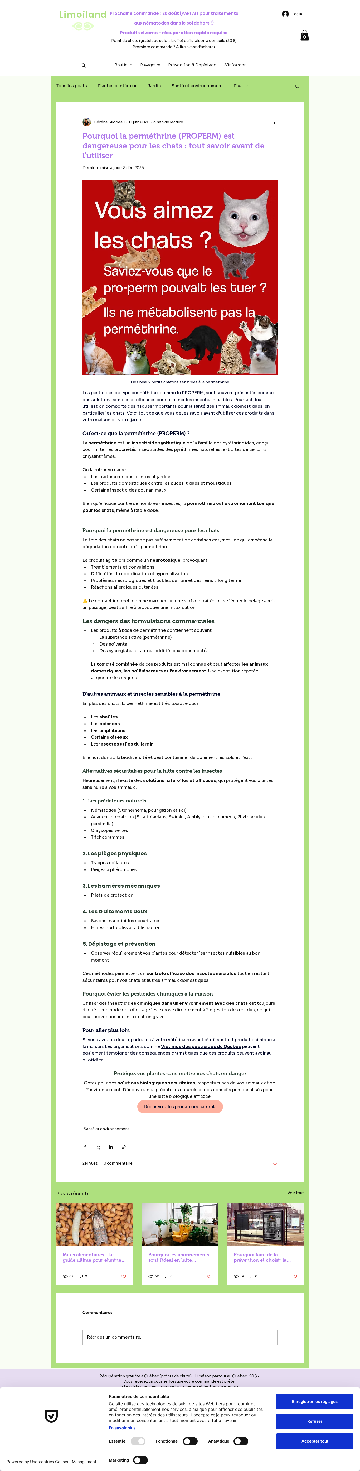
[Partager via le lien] (123, 1147)
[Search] (83, 65)
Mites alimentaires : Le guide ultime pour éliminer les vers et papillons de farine (93, 1257)
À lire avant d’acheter (195, 47)
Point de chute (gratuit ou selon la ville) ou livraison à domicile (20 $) (174, 40)
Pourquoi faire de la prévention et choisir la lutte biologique (260, 1257)
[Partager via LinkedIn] (110, 1147)
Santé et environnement (197, 86)
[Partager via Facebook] (84, 1147)
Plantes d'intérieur (117, 86)
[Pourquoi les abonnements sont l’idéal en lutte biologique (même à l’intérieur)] (180, 1224)
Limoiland (83, 14)
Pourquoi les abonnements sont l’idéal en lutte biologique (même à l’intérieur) (178, 1257)
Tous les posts (71, 86)
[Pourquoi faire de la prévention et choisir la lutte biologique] (265, 1224)
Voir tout (296, 1192)
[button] (123, 66)
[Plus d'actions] (274, 122)
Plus (238, 86)
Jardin (154, 86)
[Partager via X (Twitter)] (97, 1147)
